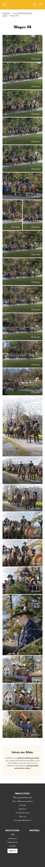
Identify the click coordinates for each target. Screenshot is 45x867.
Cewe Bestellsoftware (22, 820)
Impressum (12, 838)
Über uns (22, 817)
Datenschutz (12, 842)
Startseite (6, 13)
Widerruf (12, 851)
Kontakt (13, 846)
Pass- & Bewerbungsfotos (22, 801)
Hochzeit (22, 805)
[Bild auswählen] (6, 59)
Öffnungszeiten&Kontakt (22, 798)
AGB (12, 835)
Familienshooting (22, 813)
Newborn (22, 809)
